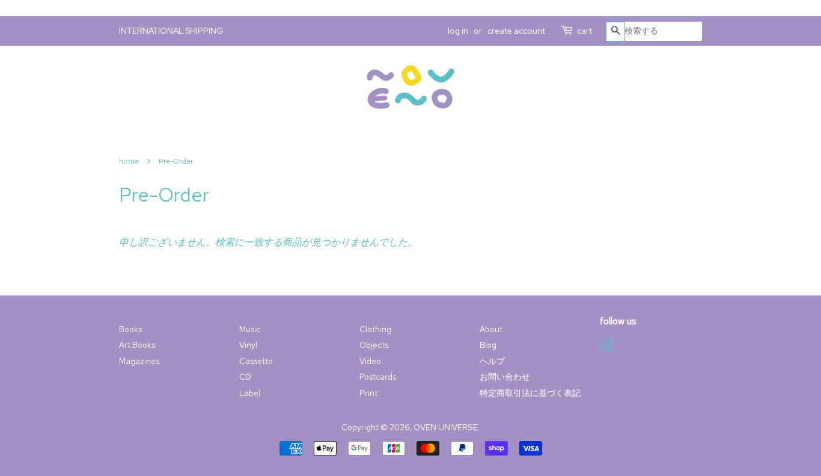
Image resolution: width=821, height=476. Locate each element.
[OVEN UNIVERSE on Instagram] (606, 347)
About (491, 329)
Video (370, 361)
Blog (488, 344)
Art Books (137, 344)
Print (368, 393)
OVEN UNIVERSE (446, 427)
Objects (373, 344)
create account (516, 30)
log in (458, 30)
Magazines (139, 361)
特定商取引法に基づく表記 (530, 393)
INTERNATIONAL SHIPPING (171, 30)
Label (249, 393)
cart (584, 30)
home (129, 161)
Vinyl (248, 344)
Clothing (375, 329)
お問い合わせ (505, 376)
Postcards (377, 376)
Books (130, 329)
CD (245, 376)
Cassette (256, 361)
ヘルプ (492, 361)
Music (249, 329)
